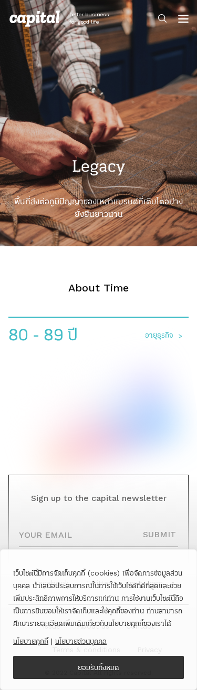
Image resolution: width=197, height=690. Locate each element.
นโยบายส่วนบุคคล (81, 641)
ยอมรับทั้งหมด (98, 667)
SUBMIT (159, 534)
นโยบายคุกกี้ (30, 641)
